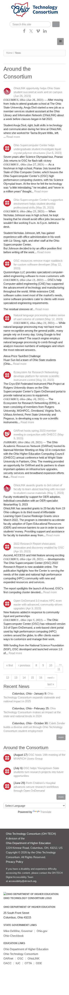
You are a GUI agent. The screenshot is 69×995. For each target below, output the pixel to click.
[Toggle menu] (60, 41)
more (61, 737)
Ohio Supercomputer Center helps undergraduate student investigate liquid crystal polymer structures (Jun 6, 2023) (38, 149)
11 (58, 669)
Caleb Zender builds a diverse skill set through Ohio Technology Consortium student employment (34, 727)
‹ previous (24, 665)
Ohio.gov (42, 931)
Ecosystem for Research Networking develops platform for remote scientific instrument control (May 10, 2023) (36, 376)
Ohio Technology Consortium (20, 953)
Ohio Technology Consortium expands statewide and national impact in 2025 (31, 697)
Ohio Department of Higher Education (29, 907)
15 (32, 677)
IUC (18, 963)
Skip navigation (10, 2)
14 (24, 677)
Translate (45, 811)
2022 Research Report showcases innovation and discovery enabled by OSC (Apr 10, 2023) (39, 547)
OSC (20, 958)
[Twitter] (31, 32)
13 (15, 677)
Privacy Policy (14, 861)
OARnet (8, 958)
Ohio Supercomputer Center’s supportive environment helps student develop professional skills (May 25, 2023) (38, 203)
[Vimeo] (38, 32)
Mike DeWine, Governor (18, 931)
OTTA (28, 963)
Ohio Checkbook (13, 935)
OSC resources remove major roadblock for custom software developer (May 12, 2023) (38, 264)
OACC (7, 963)
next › (50, 677)
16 (40, 677)
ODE (39, 963)
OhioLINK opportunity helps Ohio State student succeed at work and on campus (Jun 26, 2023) (38, 92)
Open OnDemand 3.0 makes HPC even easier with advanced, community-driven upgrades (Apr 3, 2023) (38, 604)
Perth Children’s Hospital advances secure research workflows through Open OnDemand (36, 786)
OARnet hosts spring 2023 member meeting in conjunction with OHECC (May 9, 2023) (39, 434)
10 (50, 665)
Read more (13, 136)
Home (9, 52)
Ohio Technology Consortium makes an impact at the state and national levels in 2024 (32, 712)
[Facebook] (24, 32)
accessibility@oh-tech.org (22, 881)
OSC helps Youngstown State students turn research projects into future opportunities (38, 772)
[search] (30, 24)
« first (9, 665)
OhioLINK (33, 958)
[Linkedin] (44, 32)
